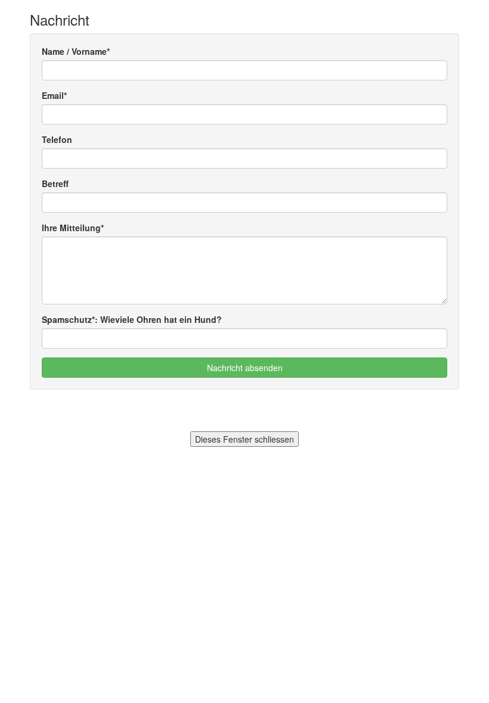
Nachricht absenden (245, 368)
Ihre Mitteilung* (73, 228)
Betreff (55, 183)
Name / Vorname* (76, 51)
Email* (54, 95)
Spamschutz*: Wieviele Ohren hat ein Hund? (132, 319)
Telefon (57, 139)
